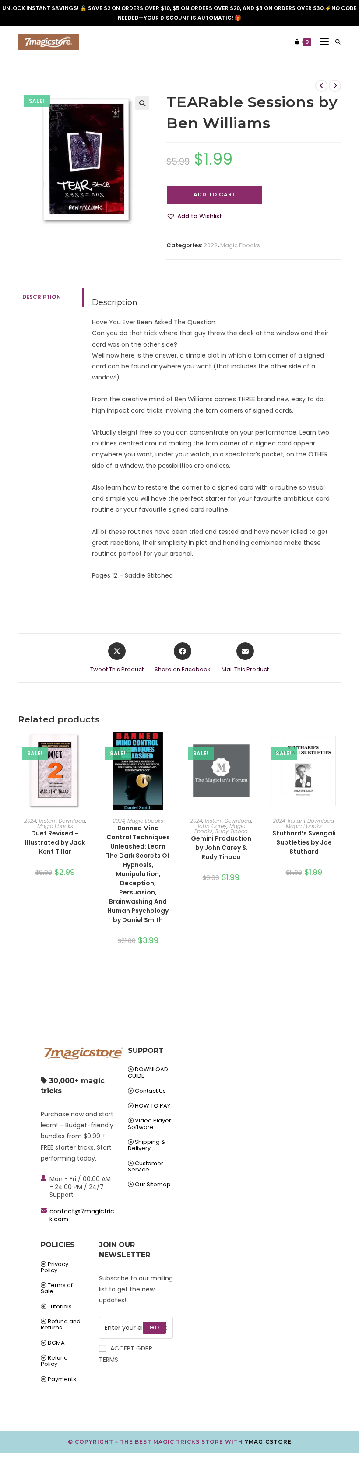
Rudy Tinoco (231, 831)
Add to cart (215, 194)
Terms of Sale (57, 1288)
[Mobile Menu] (321, 42)
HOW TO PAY (152, 1105)
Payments (62, 1379)
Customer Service (145, 1166)
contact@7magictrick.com (81, 1215)
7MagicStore (268, 1441)
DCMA (56, 1343)
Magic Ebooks (240, 245)
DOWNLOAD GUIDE (148, 1072)
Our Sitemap (153, 1184)
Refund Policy (54, 1361)
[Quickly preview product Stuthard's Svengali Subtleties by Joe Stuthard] (338, 747)
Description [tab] (41, 297)
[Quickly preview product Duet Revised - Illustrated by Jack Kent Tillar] (89, 747)
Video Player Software (149, 1123)
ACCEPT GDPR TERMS (125, 1354)
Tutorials (60, 1306)
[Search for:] (335, 42)
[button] (142, 103)
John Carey (212, 826)
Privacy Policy (54, 1267)
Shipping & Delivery (146, 1145)
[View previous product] (321, 86)
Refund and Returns (61, 1324)
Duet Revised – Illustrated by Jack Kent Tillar (55, 842)
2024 (30, 820)
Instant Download (62, 820)
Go (154, 1327)
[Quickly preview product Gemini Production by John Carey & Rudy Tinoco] (255, 747)
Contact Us (150, 1091)
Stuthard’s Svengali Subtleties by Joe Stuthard (304, 842)
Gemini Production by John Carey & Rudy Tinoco (221, 847)
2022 (211, 245)
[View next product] (335, 86)
